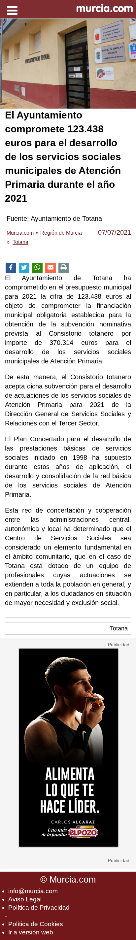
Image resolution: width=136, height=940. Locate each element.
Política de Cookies (35, 924)
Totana (119, 628)
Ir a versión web (30, 932)
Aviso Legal (25, 899)
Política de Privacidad (39, 907)
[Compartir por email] (50, 268)
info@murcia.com (33, 891)
